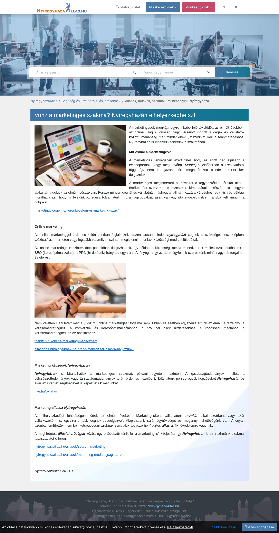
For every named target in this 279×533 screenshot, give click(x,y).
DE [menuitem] (236, 7)
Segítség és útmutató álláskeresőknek (91, 101)
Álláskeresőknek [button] (162, 7)
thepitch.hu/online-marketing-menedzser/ (66, 341)
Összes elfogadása (259, 527)
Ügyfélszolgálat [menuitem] (128, 7)
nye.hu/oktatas (46, 391)
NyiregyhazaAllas (43, 101)
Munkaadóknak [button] (197, 7)
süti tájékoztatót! (180, 527)
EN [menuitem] (223, 7)
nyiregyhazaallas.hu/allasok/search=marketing (70, 446)
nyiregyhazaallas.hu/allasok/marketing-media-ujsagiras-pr (79, 455)
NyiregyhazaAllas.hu (163, 506)
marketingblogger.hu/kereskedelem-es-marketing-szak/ (77, 210)
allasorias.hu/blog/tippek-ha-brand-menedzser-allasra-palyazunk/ (84, 349)
